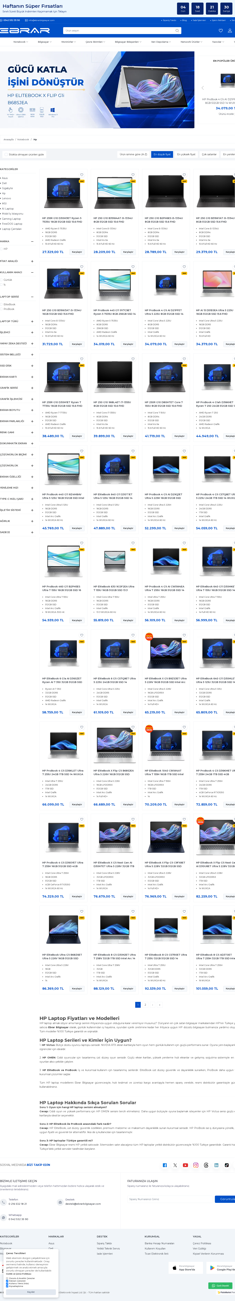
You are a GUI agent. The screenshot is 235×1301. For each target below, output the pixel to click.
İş (5, 284)
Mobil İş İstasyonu (12, 213)
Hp (4, 193)
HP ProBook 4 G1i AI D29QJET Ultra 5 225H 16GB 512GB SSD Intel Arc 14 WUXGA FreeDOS (163, 498)
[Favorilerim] (221, 31)
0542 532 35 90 (11, 20)
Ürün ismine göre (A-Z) (133, 154)
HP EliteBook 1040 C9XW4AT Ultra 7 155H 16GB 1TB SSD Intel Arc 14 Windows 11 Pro (164, 774)
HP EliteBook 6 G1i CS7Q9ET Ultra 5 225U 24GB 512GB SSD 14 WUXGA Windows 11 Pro (115, 682)
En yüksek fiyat (186, 154)
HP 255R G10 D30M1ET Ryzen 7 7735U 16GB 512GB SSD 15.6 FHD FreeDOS (62, 406)
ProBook (9, 309)
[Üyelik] (230, 30)
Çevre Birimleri (94, 41)
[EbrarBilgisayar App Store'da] (185, 1267)
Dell (4, 183)
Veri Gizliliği (199, 1248)
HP (6, 248)
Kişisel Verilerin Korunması (208, 1253)
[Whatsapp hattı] (220, 1285)
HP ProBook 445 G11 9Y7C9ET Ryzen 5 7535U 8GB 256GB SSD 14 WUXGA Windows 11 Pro (115, 314)
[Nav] (202, 88)
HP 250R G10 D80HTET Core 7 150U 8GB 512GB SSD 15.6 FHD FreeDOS (164, 406)
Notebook (19, 41)
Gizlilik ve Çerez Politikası (18, 1274)
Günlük (8, 279)
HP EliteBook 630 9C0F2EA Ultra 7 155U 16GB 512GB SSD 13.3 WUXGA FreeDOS (114, 590)
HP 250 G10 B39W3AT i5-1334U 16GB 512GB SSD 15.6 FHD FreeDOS (61, 314)
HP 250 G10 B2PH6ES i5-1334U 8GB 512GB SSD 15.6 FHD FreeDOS (164, 222)
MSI (4, 203)
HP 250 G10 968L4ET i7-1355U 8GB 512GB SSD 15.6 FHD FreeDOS (112, 406)
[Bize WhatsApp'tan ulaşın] (4, 1217)
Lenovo (6, 198)
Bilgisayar (43, 41)
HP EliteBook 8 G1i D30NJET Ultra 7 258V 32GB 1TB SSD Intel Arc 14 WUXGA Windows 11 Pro (115, 958)
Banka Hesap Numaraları (159, 1243)
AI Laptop (8, 208)
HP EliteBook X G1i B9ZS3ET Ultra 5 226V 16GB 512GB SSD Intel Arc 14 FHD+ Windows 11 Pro (166, 682)
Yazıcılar (216, 41)
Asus (5, 178)
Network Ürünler (190, 41)
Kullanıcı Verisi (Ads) (19, 1283)
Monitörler (67, 41)
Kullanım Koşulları (155, 1248)
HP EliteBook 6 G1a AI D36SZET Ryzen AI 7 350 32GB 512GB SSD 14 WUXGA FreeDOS (62, 682)
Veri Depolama (159, 41)
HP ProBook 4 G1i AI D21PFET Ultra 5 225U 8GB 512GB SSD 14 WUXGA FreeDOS (164, 314)
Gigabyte (7, 188)
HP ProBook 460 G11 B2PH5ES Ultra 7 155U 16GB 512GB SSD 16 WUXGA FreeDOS (61, 590)
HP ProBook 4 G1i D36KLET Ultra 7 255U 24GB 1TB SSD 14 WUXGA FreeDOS (62, 774)
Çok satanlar (209, 154)
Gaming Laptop (11, 218)
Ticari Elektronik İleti (156, 1253)
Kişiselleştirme (16, 1286)
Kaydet (31, 1292)
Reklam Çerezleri (17, 1281)
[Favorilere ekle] (82, 175)
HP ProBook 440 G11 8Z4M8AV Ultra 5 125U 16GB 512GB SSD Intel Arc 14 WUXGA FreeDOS (63, 498)
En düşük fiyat (162, 154)
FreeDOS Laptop (12, 223)
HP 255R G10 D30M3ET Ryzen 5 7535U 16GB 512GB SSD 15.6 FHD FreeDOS (62, 222)
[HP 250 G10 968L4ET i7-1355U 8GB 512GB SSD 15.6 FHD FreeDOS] (115, 377)
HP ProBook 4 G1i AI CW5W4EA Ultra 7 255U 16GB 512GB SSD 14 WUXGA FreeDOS (164, 590)
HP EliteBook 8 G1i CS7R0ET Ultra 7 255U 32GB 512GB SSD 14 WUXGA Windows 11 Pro (166, 958)
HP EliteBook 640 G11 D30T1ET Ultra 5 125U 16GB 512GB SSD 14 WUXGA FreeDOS (113, 498)
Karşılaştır (77, 252)
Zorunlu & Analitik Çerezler (22, 1278)
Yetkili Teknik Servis (108, 1248)
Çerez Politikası (202, 1243)
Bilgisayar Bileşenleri (127, 41)
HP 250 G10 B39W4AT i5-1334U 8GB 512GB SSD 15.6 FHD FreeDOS (113, 222)
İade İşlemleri (105, 1253)
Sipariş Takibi (104, 1243)
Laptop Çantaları (12, 229)
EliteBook (9, 304)
